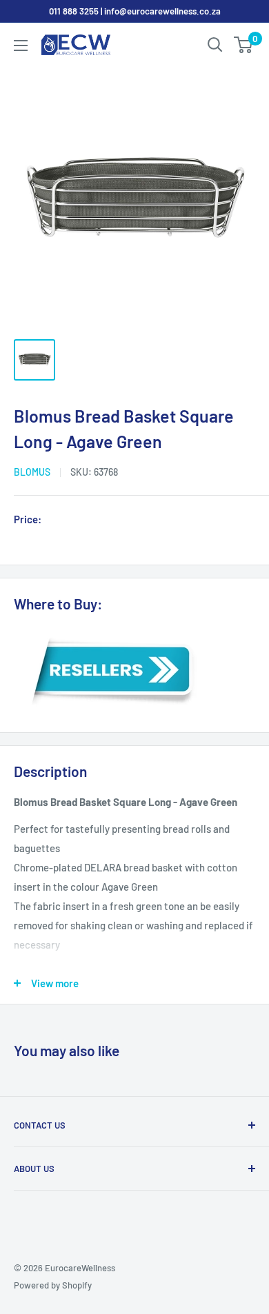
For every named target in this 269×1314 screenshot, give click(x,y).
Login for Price (85, 520)
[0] (243, 45)
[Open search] (215, 44)
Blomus (32, 472)
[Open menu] (21, 45)
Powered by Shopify (53, 1285)
